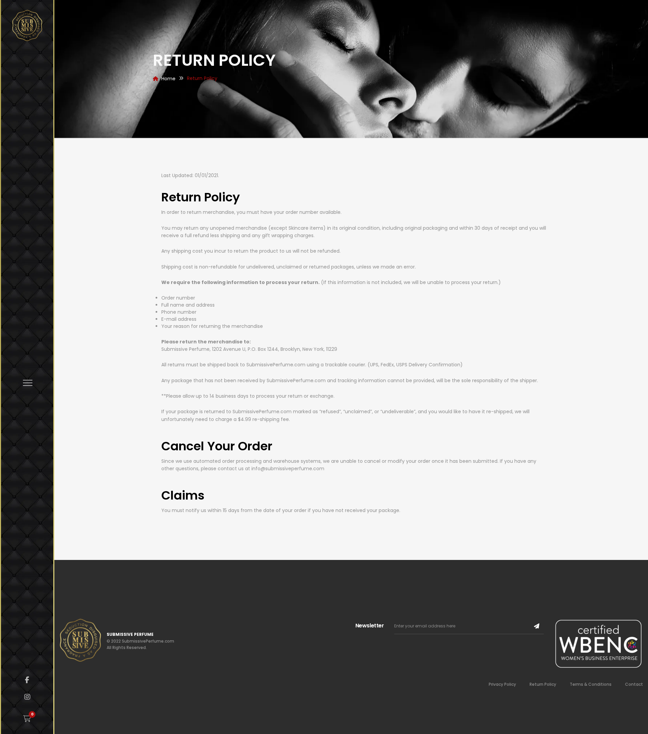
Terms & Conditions (591, 684)
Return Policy (543, 684)
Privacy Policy (502, 684)
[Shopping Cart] (27, 718)
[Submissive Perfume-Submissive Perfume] (27, 25)
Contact (634, 684)
